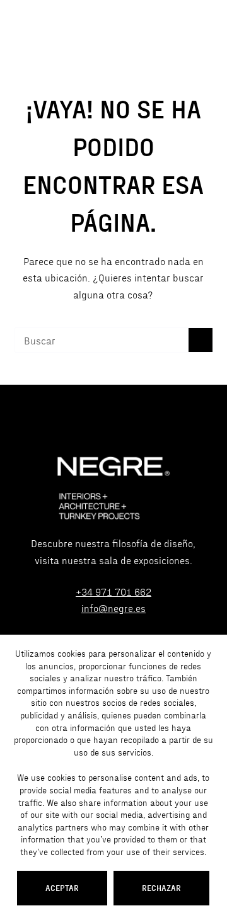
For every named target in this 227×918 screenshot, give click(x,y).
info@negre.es (113, 608)
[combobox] (102, 340)
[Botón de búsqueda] (200, 340)
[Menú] (207, 29)
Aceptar (62, 887)
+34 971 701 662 (113, 591)
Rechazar (161, 887)
